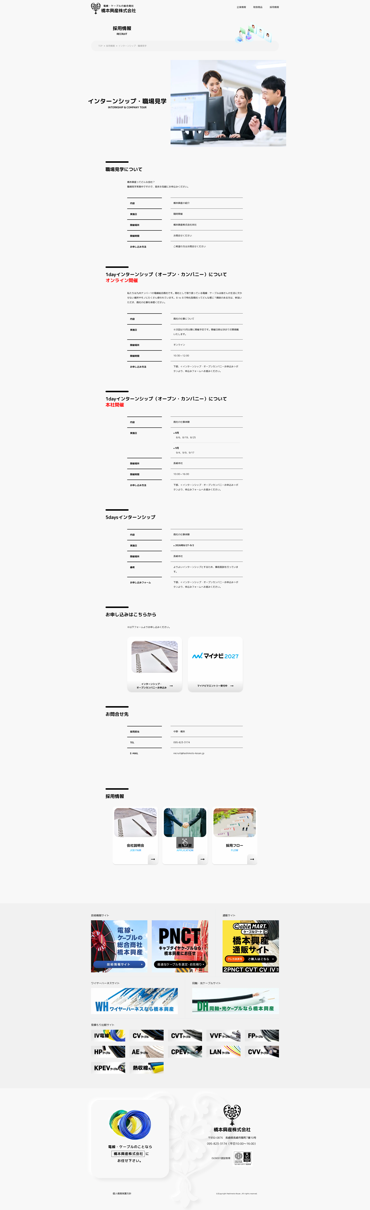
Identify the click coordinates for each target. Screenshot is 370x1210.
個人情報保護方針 (122, 1193)
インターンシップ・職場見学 (132, 45)
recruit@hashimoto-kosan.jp (188, 753)
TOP (100, 45)
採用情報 (110, 45)
